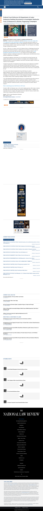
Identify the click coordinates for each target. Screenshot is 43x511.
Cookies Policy (6, 5)
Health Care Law (21, 457)
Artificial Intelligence (21, 431)
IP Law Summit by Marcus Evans (13, 391)
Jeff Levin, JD (6, 297)
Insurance (21, 463)
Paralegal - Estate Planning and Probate (11, 144)
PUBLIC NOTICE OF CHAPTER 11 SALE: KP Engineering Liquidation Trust (16, 264)
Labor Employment (30, 28)
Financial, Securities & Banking (21, 453)
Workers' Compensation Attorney (10, 146)
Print (29, 35)
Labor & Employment (21, 467)
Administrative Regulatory (31, 29)
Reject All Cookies (28, 3)
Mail (31, 35)
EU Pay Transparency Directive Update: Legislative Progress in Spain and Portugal (18, 304)
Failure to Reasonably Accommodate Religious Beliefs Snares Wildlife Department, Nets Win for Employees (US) (20, 309)
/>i (34, 35)
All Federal (29, 32)
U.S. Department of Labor (21, 134)
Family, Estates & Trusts (21, 451)
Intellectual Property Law (21, 465)
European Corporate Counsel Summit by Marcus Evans (17, 402)
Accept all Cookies (28, 1)
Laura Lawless (6, 310)
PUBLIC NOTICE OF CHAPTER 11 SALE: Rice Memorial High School (15, 270)
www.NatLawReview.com (25, 492)
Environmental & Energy (22, 449)
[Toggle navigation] (4, 7)
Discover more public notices (7, 277)
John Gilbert (6, 314)
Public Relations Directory (21, 429)
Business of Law (21, 440)
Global (21, 455)
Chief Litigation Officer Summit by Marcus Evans (16, 380)
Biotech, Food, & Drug (21, 438)
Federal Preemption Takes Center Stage (10, 300)
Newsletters (21, 425)
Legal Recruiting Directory (21, 423)
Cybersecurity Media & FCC (21, 444)
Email (19, 136)
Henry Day (9, 314)
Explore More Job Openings (7, 148)
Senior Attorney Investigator (9, 145)
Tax (21, 474)
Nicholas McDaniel (7, 301)
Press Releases (21, 427)
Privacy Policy (25, 507)
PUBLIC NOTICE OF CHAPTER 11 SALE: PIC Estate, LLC (13, 267)
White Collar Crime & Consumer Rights (21, 476)
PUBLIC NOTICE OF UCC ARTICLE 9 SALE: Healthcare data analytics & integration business (19, 249)
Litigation (21, 469)
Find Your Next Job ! (7, 142)
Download (33, 35)
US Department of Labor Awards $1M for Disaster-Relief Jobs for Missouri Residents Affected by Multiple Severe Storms (21, 338)
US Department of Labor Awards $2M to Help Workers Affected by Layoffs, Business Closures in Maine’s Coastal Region (21, 328)
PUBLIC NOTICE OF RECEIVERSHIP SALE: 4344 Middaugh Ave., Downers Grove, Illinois (18, 258)
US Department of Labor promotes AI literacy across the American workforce (17, 318)
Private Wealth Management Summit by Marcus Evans (17, 369)
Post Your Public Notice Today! (9, 239)
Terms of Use (17, 507)
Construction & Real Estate (21, 442)
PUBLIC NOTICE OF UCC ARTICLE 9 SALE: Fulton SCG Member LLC (15, 252)
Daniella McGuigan (7, 305)
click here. (31, 504)
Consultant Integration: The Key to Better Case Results (13, 296)
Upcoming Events (7, 358)
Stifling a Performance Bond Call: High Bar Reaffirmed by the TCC (15, 313)
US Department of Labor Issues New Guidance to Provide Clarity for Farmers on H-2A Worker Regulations (20, 333)
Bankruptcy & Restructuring (21, 436)
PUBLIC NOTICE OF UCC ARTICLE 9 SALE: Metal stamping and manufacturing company (19, 246)
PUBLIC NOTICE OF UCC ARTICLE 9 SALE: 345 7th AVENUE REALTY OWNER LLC (17, 261)
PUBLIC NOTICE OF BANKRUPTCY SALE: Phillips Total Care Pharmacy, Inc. (16, 255)
